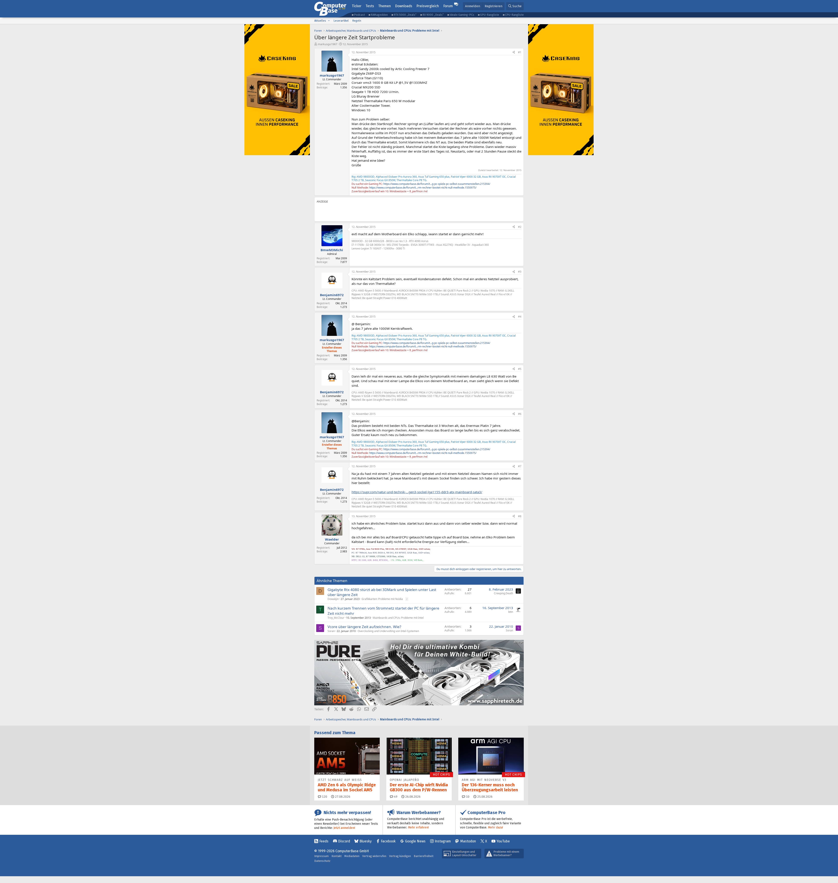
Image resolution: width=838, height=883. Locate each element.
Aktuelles (320, 20)
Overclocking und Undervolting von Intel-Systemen (388, 631)
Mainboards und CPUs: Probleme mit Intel (398, 618)
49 (395, 797)
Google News (415, 841)
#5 (519, 369)
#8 (519, 516)
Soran (331, 631)
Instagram (443, 841)
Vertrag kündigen (400, 856)
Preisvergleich (427, 6)
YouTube (503, 841)
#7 (519, 466)
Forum (448, 6)
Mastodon (468, 841)
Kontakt (336, 856)
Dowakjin (333, 599)
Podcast (359, 14)
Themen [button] (384, 6)
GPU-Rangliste (489, 14)
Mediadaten (351, 856)
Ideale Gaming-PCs (462, 14)
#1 (519, 52)
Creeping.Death (503, 593)
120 (324, 797)
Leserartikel (341, 20)
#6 (519, 414)
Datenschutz (322, 860)
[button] (329, 20)
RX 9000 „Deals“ (433, 14)
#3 (519, 271)
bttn (510, 612)
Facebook (388, 841)
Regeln (356, 20)
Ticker (356, 6)
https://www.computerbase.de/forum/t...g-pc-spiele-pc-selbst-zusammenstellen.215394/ (436, 184)
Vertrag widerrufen (374, 856)
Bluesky (365, 841)
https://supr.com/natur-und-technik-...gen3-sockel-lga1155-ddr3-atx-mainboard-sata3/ (417, 492)
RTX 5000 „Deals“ (405, 14)
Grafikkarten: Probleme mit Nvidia (382, 599)
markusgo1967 (327, 44)
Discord (344, 841)
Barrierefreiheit (423, 856)
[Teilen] (514, 52)
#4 (519, 316)
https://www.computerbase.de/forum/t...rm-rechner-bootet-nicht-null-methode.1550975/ (422, 187)
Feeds (323, 841)
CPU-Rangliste (514, 14)
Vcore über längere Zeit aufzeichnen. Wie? (364, 626)
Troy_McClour (336, 618)
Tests (370, 6)
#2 (519, 227)
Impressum (321, 856)
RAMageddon (379, 14)
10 (467, 797)
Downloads (403, 6)
